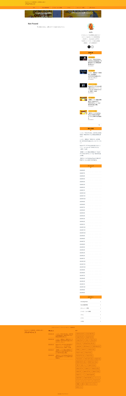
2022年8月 (82, 292)
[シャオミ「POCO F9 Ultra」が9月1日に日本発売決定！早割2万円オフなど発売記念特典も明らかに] (83, 59)
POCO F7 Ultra (79, 352)
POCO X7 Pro (89, 355)
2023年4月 (82, 278)
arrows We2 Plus (90, 333)
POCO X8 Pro (79, 358)
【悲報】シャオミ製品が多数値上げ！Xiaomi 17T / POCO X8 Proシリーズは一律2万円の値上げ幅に (90, 153)
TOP (34, 7)
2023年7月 (82, 275)
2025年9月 (82, 201)
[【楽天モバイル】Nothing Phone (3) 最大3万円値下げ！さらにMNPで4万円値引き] (83, 113)
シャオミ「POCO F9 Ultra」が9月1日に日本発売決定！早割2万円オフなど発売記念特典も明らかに (90, 134)
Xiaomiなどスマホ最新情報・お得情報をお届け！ (34, 330)
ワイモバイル (96, 380)
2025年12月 (82, 193)
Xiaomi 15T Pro (87, 371)
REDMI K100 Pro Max (81, 362)
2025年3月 (82, 218)
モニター (78, 380)
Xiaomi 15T (78, 371)
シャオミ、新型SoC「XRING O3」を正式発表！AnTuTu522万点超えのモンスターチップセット (90, 141)
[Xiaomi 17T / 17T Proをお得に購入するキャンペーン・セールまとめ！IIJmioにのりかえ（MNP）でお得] (83, 86)
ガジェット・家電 (80, 7)
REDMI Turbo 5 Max (92, 362)
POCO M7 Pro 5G (80, 355)
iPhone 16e (93, 340)
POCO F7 (84, 349)
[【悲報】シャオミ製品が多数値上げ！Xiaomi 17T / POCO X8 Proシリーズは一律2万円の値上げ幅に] (83, 100)
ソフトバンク (97, 377)
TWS (77, 365)
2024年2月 (82, 255)
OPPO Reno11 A (86, 346)
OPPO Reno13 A (96, 346)
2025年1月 (82, 224)
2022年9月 (82, 289)
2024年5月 (82, 247)
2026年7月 (82, 173)
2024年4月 (82, 250)
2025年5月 (82, 213)
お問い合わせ (92, 7)
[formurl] (92, 46)
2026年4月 (82, 181)
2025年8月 (82, 204)
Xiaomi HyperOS (90, 374)
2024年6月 (82, 244)
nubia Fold (78, 346)
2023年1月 (82, 284)
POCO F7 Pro (91, 349)
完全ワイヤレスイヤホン (91, 384)
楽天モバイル (79, 387)
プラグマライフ (30, 4)
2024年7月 (82, 241)
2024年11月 (82, 230)
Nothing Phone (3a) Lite (88, 343)
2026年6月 (82, 176)
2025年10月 (82, 198)
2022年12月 (82, 287)
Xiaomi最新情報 (45, 7)
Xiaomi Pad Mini (88, 377)
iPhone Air (78, 343)
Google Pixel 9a (89, 336)
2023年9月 (82, 269)
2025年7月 (82, 207)
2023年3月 (82, 281)
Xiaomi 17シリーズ (80, 374)
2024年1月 (82, 258)
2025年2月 (82, 221)
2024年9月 (82, 235)
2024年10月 (82, 232)
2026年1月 (82, 190)
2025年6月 (82, 210)
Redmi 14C (97, 358)
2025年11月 (82, 195)
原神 (82, 384)
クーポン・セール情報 (57, 7)
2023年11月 (82, 264)
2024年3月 (82, 252)
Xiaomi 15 (87, 368)
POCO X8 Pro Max (89, 358)
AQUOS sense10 (80, 333)
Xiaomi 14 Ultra (91, 365)
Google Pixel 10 (79, 340)
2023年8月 (82, 272)
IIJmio (87, 340)
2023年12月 (82, 261)
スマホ (68, 7)
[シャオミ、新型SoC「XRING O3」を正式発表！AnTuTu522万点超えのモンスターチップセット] (83, 73)
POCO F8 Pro (88, 352)
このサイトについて (55, 327)
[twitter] (89, 46)
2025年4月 (82, 215)
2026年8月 (82, 170)
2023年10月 (82, 267)
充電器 (77, 384)
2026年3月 (82, 184)
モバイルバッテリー (87, 380)
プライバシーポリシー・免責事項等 (68, 327)
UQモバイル (83, 365)
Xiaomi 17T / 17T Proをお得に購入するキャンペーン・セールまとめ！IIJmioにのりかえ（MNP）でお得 (90, 147)
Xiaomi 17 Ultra (96, 371)
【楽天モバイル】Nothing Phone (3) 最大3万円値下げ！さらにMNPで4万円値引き (90, 159)
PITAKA (78, 349)
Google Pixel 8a (79, 336)
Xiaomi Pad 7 (79, 377)
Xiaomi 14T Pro (79, 368)
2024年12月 (82, 227)
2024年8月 (82, 238)
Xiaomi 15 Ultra (95, 368)
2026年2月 (82, 187)
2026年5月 (82, 178)
